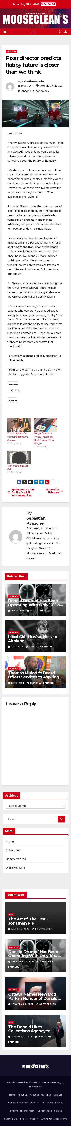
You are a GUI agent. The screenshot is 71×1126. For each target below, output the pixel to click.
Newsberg (55, 1082)
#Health (45, 85)
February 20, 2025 (23, 961)
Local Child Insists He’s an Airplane (32, 638)
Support (34, 1118)
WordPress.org (15, 867)
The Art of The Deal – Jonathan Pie (28, 921)
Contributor (43, 929)
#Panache (24, 91)
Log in (10, 841)
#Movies (57, 85)
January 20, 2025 (22, 1004)
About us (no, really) (40, 1094)
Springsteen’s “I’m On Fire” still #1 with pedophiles (23, 492)
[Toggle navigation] (33, 31)
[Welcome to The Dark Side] (19, 457)
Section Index (45, 1110)
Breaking (13, 990)
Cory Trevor (47, 1004)
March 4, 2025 (20, 929)
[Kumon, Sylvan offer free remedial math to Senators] (19, 425)
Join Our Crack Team (42, 1102)
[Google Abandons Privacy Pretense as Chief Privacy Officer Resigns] (45, 425)
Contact (57, 1094)
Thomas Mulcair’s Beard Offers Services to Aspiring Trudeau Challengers (33, 677)
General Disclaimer (18, 1102)
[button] (60, 31)
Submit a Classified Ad (16, 1118)
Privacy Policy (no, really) (22, 1110)
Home (12, 1094)
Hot (11, 915)
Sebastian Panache (33, 81)
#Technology (41, 91)
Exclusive (11, 51)
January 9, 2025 (22, 1036)
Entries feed (13, 850)
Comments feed (16, 859)
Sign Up (58, 1110)
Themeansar (35, 1086)
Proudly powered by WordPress (23, 1082)
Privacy (59, 1102)
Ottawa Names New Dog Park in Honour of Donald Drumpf (33, 998)
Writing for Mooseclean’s (54, 1118)
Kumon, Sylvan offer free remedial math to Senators (17, 436)
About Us (22, 1094)
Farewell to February (53, 491)
